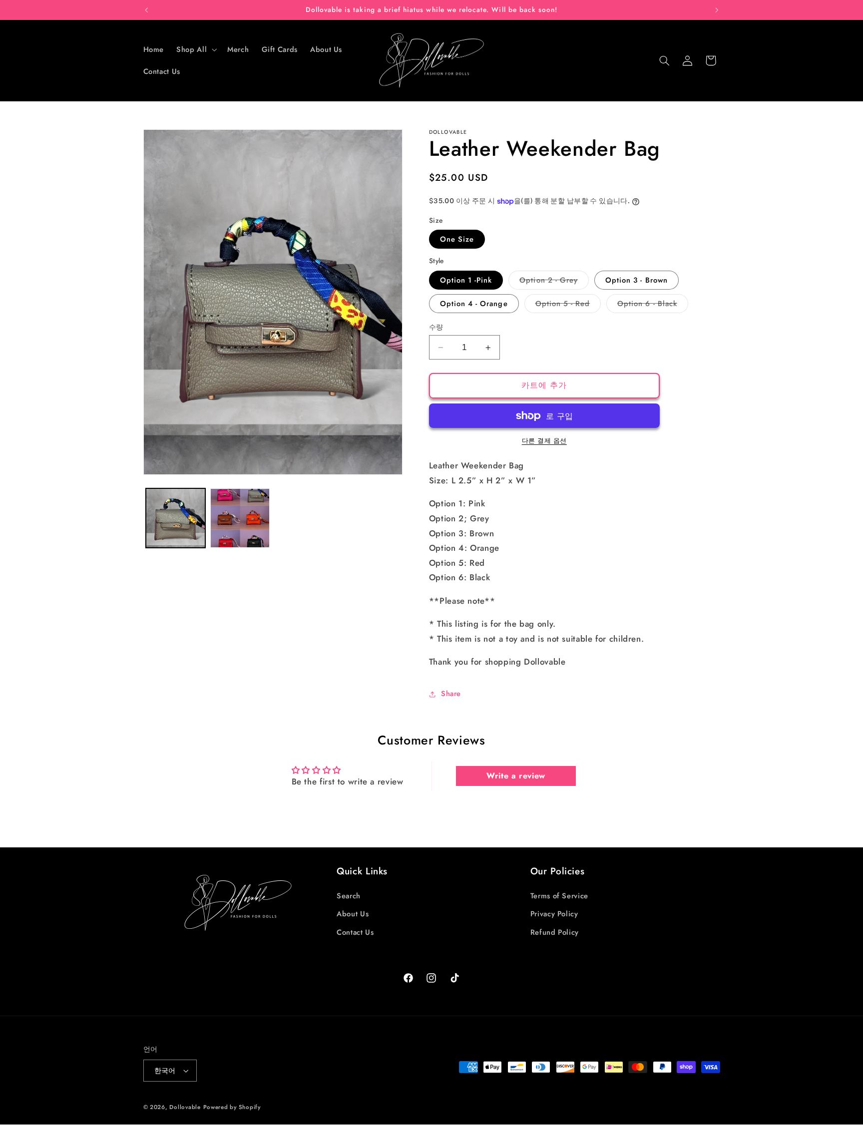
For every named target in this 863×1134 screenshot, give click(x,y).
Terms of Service (559, 895)
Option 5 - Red (566, 305)
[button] (195, 49)
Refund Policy (554, 931)
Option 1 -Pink (466, 280)
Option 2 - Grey (552, 282)
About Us (353, 913)
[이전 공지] (146, 10)
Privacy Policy (554, 913)
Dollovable (184, 1107)
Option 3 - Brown (636, 280)
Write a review (515, 775)
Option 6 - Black (651, 305)
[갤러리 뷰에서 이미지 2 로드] (240, 518)
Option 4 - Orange (474, 303)
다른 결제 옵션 (544, 440)
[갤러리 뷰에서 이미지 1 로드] (175, 518)
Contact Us (355, 931)
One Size (457, 239)
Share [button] (451, 693)
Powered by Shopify (232, 1107)
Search (349, 895)
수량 (436, 327)
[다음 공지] (717, 10)
